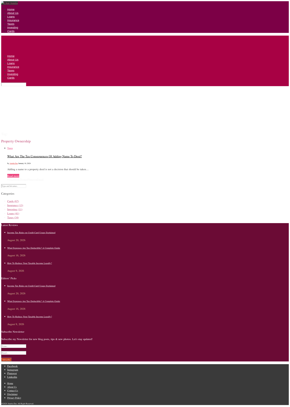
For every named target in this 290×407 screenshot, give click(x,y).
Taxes (10, 23)
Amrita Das (14, 163)
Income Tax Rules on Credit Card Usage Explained (31, 232)
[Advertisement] (145, 109)
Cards (10, 31)
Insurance (13, 20)
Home (10, 9)
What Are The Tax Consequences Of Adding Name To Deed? (44, 156)
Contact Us (12, 390)
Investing (12, 27)
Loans (11, 16)
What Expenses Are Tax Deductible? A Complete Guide (33, 247)
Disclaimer (12, 394)
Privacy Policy (14, 397)
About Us (12, 13)
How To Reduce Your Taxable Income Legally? (29, 263)
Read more (13, 176)
